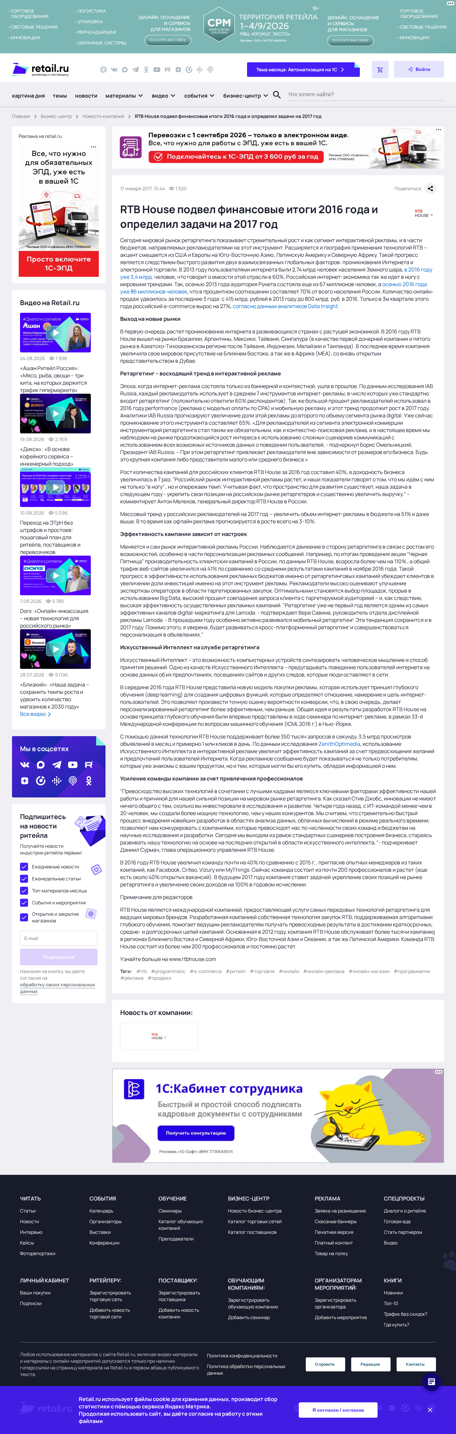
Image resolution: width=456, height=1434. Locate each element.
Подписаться (58, 957)
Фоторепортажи (37, 1253)
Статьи (28, 1210)
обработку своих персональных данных (57, 987)
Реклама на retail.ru (40, 136)
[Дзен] (178, 69)
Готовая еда (397, 1221)
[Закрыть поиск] (274, 101)
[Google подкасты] (199, 69)
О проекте (324, 1364)
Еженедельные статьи (56, 878)
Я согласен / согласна (338, 1410)
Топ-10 (391, 1303)
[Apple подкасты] (210, 69)
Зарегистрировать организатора (335, 1303)
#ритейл (236, 971)
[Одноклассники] (146, 69)
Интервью (31, 1232)
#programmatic (168, 971)
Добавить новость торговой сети (109, 1313)
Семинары (170, 1210)
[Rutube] (167, 69)
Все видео (33, 713)
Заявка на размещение (340, 1210)
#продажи (159, 978)
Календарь (101, 1210)
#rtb (141, 971)
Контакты (415, 1364)
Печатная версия (334, 1232)
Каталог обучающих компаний (181, 1224)
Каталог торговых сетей (255, 1221)
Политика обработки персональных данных (246, 1369)
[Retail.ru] (50, 69)
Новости (29, 1221)
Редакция (370, 1364)
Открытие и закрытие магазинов (55, 917)
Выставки (100, 1232)
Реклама (327, 1198)
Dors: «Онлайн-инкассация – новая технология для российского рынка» (54, 618)
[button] (124, 95)
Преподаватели (176, 1238)
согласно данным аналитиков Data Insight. (286, 306)
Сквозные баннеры (336, 1221)
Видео (391, 1242)
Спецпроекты (404, 1198)
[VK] (114, 69)
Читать (30, 1198)
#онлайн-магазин (369, 971)
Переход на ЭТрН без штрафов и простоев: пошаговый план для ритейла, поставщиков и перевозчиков (50, 537)
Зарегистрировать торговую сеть (110, 1295)
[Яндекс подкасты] (189, 69)
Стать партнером (403, 1232)
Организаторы (105, 1221)
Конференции (104, 1242)
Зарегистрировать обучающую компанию (253, 1303)
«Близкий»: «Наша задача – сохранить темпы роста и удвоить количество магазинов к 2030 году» (54, 695)
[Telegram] (135, 69)
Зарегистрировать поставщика (179, 1295)
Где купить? (396, 1324)
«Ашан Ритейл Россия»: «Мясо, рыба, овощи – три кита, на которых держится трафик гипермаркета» (53, 379)
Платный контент (334, 1242)
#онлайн (289, 971)
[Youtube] (157, 69)
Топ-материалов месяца (59, 890)
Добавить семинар (249, 1317)
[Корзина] (380, 69)
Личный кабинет (44, 1280)
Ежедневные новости (55, 866)
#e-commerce (206, 971)
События (102, 1198)
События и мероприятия (59, 902)
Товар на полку (331, 1253)
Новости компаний (103, 116)
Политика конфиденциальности (242, 1355)
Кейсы (27, 1242)
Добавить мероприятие (341, 1317)
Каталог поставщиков (252, 1232)
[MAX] (125, 69)
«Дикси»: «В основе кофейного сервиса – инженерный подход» (47, 456)
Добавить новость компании (179, 1313)
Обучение (173, 1198)
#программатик (412, 971)
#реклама (132, 978)
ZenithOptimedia (339, 743)
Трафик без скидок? (405, 1314)
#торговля (262, 971)
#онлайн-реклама (324, 971)
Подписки (31, 1303)
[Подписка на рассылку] (103, 69)
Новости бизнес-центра (255, 1210)
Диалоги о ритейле (405, 1210)
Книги (393, 1280)
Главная (21, 116)
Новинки (393, 1292)
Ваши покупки (35, 1292)
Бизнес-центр (56, 116)
